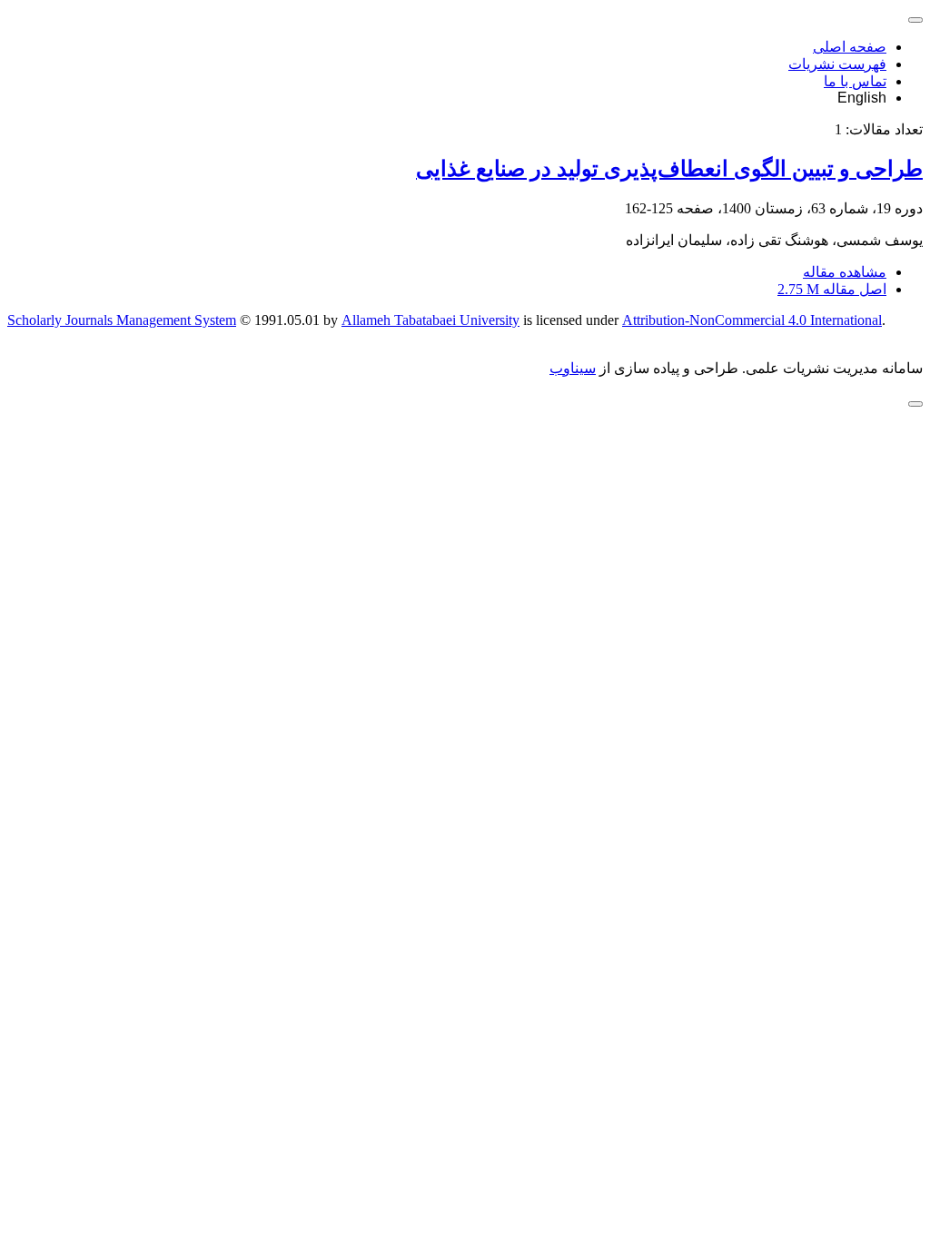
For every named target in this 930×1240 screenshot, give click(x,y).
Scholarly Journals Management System (121, 320)
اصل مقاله (831, 289)
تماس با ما (855, 81)
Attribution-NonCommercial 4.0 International (752, 320)
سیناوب (572, 368)
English (861, 97)
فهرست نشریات (837, 64)
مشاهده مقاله (844, 272)
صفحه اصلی (849, 46)
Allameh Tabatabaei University (430, 320)
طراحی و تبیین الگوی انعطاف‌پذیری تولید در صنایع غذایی (669, 169)
